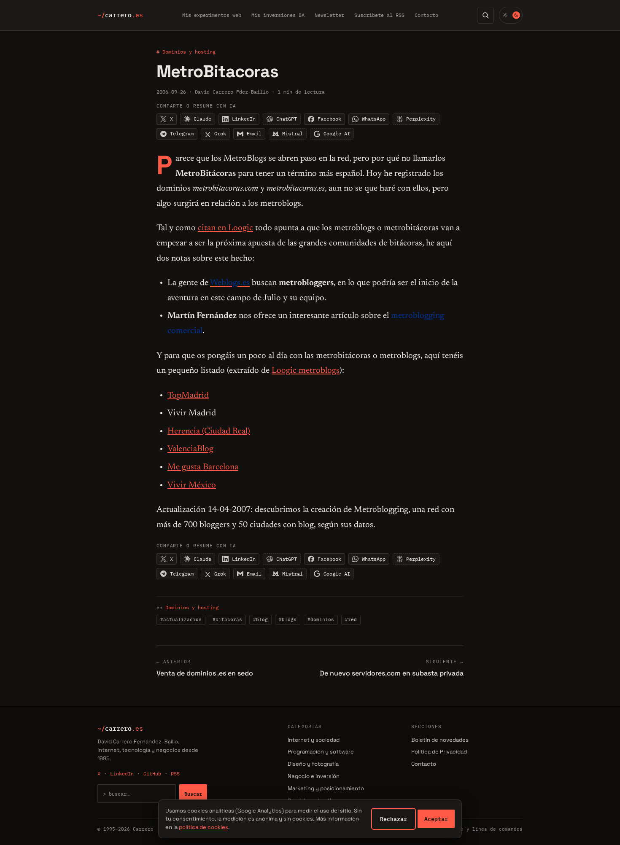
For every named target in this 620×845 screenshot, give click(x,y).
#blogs (288, 619)
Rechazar (393, 818)
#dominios (320, 619)
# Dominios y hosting (186, 51)
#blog (260, 619)
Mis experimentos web (211, 15)
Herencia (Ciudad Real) (208, 431)
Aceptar (436, 818)
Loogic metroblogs (306, 370)
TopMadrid (188, 395)
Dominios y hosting (191, 607)
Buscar (193, 793)
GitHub (152, 773)
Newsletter (329, 15)
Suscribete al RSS (379, 15)
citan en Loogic (225, 228)
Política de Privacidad (439, 751)
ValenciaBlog (190, 449)
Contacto (426, 15)
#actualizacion (181, 619)
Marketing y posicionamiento (326, 788)
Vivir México (191, 485)
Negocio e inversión (314, 776)
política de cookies (203, 827)
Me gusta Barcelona (202, 467)
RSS (175, 773)
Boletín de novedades (440, 739)
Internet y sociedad (314, 739)
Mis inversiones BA (278, 15)
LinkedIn (122, 773)
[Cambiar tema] (511, 15)
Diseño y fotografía (313, 763)
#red (351, 619)
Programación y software (321, 751)
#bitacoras (227, 619)
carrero (120, 15)
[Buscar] (485, 15)
